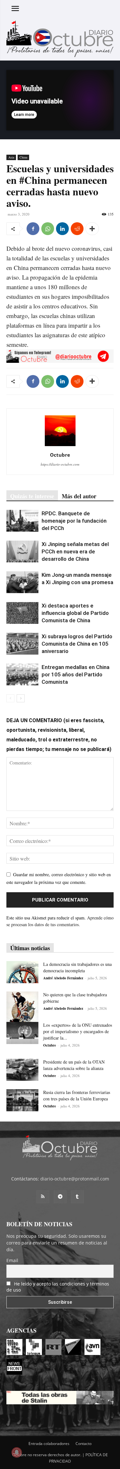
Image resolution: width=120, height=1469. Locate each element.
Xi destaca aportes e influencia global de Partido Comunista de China (75, 613)
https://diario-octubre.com (60, 464)
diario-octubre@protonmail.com (74, 1179)
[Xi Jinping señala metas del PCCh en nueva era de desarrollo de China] (22, 552)
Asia (11, 157)
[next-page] (21, 698)
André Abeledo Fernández (63, 978)
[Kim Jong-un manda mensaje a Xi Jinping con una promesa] (22, 582)
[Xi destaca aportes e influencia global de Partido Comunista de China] (22, 613)
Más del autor (79, 496)
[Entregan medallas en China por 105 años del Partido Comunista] (22, 675)
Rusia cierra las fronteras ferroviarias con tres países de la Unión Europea (76, 1095)
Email (12, 1260)
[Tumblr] (77, 1196)
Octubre (60, 455)
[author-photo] (60, 446)
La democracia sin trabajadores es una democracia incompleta (77, 967)
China (23, 157)
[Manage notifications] (17, 1452)
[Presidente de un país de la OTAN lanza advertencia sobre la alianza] (22, 1070)
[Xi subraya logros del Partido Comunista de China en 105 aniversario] (22, 644)
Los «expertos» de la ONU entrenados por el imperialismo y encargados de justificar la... (77, 1031)
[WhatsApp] (47, 228)
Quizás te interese (32, 496)
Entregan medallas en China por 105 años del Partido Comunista (75, 674)
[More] (92, 228)
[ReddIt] (77, 228)
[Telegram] (60, 1196)
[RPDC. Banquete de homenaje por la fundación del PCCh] (22, 521)
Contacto (84, 1443)
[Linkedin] (62, 228)
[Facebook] (33, 228)
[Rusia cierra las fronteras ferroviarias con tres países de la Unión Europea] (22, 1100)
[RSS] (42, 1196)
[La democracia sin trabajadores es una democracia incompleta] (22, 972)
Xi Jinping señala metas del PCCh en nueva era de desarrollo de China (75, 551)
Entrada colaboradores (48, 1443)
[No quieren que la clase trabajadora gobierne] (22, 1008)
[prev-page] (10, 698)
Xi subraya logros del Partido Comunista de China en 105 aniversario (77, 643)
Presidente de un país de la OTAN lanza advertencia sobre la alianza (74, 1065)
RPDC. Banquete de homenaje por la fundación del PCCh (74, 520)
